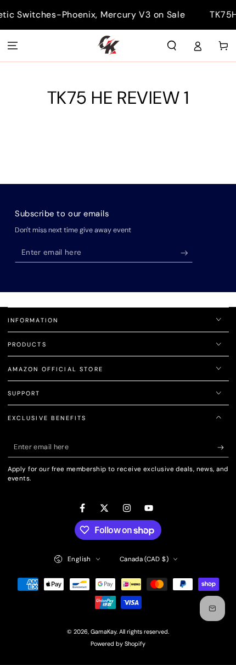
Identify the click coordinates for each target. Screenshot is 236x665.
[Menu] (13, 46)
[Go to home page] (108, 45)
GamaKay (103, 631)
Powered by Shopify (118, 643)
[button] (172, 46)
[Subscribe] (187, 253)
